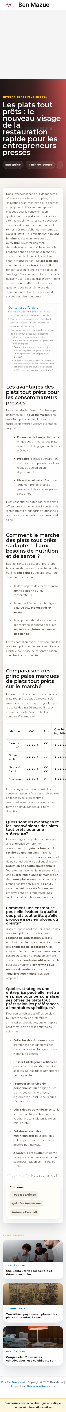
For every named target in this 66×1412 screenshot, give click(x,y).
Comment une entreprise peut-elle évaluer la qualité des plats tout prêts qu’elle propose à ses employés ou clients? (33, 352)
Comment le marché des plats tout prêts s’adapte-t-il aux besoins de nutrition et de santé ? (30, 323)
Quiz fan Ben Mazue (26, 1203)
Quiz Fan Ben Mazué (13, 1382)
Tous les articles (24, 1194)
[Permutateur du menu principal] (59, 5)
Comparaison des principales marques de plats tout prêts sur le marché (33, 332)
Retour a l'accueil (24, 1212)
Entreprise (13, 164)
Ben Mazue (34, 4)
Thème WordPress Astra (41, 1386)
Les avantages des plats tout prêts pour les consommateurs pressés (30, 313)
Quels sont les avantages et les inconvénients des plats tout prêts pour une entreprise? (33, 340)
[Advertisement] (33, 45)
